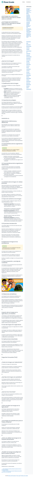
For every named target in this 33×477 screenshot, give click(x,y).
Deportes (28, 53)
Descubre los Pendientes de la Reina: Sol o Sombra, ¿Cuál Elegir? (28, 35)
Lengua (27, 72)
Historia (27, 66)
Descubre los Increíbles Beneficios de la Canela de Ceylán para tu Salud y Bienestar (28, 11)
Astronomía (28, 46)
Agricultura (28, 41)
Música (27, 76)
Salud (27, 87)
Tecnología (28, 89)
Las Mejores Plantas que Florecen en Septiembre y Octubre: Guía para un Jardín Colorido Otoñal (28, 18)
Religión (27, 86)
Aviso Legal (18, 475)
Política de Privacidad (12, 475)
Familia (27, 61)
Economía (28, 58)
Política (27, 79)
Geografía (28, 64)
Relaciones (28, 84)
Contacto (28, 2)
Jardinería (28, 69)
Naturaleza (28, 78)
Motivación (28, 75)
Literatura (28, 73)
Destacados (28, 56)
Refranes (28, 83)
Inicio (23, 2)
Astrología (28, 44)
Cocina (27, 49)
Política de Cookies (24, 475)
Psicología (28, 81)
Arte (27, 43)
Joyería (27, 70)
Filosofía (28, 62)
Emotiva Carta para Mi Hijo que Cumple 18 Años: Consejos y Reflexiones (28, 30)
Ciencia (27, 47)
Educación (28, 59)
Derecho (28, 55)
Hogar (27, 67)
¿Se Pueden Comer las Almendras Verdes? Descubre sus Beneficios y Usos (28, 24)
